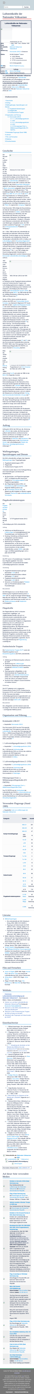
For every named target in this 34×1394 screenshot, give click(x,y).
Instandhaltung (20, 486)
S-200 (13, 580)
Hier (23, 1376)
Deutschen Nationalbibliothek (13, 1006)
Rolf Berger (17, 71)
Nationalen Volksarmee (22, 89)
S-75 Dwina (24, 885)
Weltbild (7, 953)
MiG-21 (15, 292)
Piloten (7, 205)
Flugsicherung (23, 639)
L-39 (24, 843)
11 (13, 738)
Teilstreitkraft (13, 49)
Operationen (24, 438)
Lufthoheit (7, 431)
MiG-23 (5, 366)
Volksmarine (15, 87)
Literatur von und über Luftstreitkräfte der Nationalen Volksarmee (16, 1003)
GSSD (20, 549)
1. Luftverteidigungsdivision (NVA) (21, 746)
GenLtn (12, 71)
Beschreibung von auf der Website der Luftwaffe (17, 1096)
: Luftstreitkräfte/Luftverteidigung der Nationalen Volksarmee (13, 996)
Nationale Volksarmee (16, 47)
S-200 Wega (24, 900)
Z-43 (24, 866)
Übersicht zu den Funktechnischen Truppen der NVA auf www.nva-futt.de (17, 1012)
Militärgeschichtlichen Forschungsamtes (18, 949)
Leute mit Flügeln (9, 971)
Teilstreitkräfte (22, 77)
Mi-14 (24, 881)
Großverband (17, 749)
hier (16, 1376)
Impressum (9, 1392)
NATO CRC (17, 700)
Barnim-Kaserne (14, 66)
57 (22, 340)
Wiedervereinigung (10, 601)
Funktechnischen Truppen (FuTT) (14, 650)
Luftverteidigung (7, 241)
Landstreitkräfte (12, 1159)
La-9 (16, 194)
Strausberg (21, 66)
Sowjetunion (22, 601)
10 (28, 597)
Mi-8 (24, 873)
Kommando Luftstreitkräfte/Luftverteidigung (15, 256)
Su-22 (12, 373)
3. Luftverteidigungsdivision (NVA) (21, 764)
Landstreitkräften (22, 85)
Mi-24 (24, 878)
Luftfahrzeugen (9, 532)
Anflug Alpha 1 (9, 977)
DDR (12, 45)
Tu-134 (24, 856)
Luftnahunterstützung (24, 792)
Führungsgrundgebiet (18, 480)
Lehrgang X (21, 205)
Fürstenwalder (20, 301)
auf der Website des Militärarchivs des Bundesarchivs (18, 1047)
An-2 (7, 194)
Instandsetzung (9, 486)
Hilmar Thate (14, 973)
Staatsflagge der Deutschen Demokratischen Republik (19, 1196)
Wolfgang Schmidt (12, 1138)
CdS (6, 73)
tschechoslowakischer (11, 226)
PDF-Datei (10, 1071)
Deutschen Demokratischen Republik (17, 1189)
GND (20, 1168)
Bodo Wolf (17, 983)
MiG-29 (5, 375)
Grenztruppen (18, 1163)
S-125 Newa (24, 895)
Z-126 (22, 225)
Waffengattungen (7, 460)
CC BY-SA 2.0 (23, 1292)
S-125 (13, 572)
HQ (2, 66)
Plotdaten (27, 582)
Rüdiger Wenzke (13, 1075)
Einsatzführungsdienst (9, 654)
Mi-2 (24, 869)
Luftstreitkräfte (7, 731)
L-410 (24, 863)
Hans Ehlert (15, 1079)
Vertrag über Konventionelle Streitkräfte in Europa (16, 394)
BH (6, 71)
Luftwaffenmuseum (12, 1148)
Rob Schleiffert (23, 1290)
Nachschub (14, 493)
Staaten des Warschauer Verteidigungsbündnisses (15, 443)
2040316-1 (25, 1168)
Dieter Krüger (15, 1136)
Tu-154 (24, 859)
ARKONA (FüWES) (17, 667)
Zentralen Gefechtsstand (21, 675)
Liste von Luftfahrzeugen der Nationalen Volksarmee (15, 811)
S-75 (12, 576)
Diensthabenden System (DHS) (19, 290)
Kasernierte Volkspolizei (23, 184)
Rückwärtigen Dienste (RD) (14, 489)
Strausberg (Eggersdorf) (23, 241)
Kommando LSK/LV (15, 51)
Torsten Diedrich (9, 947)
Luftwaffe (17, 385)
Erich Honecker (26, 367)
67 (26, 340)
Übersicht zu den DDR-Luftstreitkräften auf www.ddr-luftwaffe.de (17, 1008)
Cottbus (18, 212)
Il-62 (24, 853)
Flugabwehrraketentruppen (5, 508)
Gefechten (15, 438)
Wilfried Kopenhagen (10, 919)
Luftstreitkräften (13, 181)
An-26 (24, 849)
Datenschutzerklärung (21, 1392)
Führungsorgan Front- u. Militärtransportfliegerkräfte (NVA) (14, 786)
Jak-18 (20, 194)
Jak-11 (26, 194)
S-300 (24, 907)
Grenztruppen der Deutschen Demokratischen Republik (19, 1209)
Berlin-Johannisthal (9, 188)
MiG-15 (12, 194)
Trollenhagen (16, 773)
